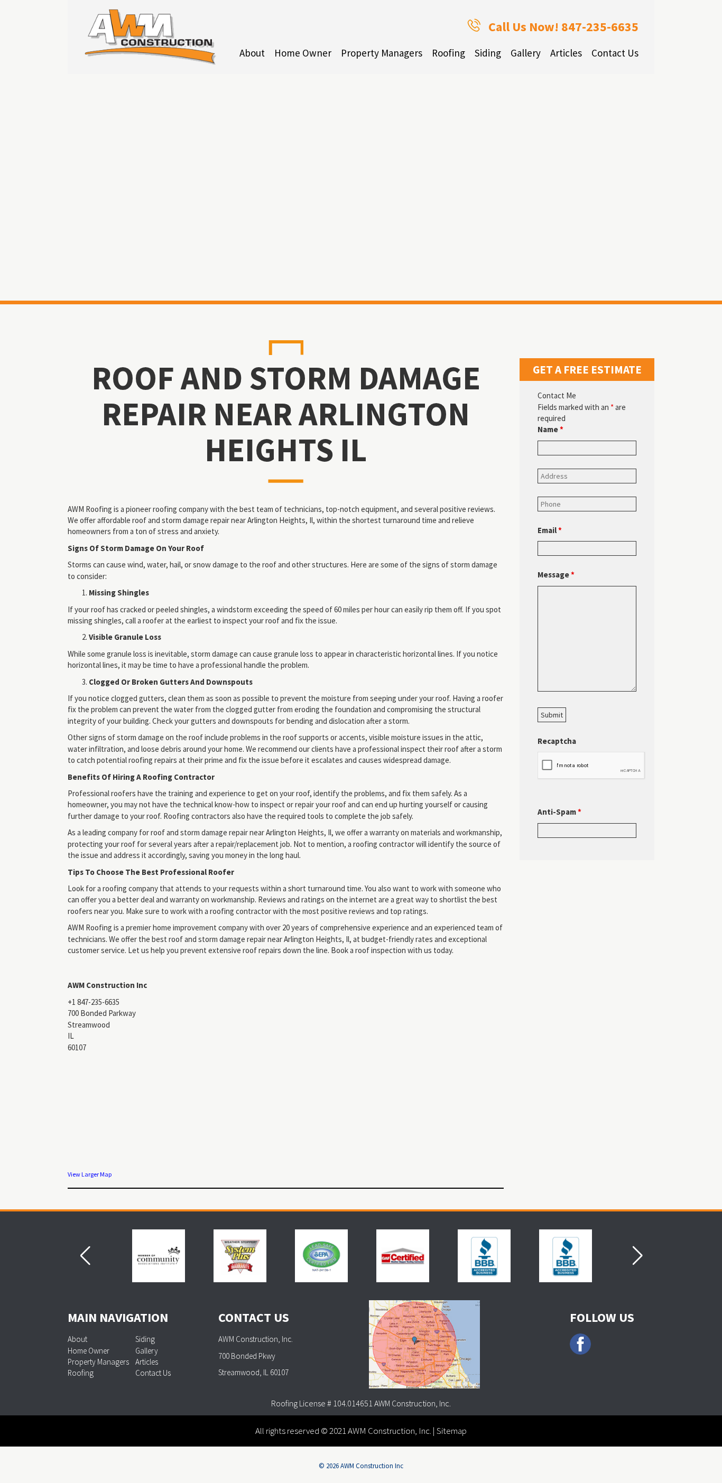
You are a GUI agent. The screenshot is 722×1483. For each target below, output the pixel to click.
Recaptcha (557, 741)
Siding (488, 52)
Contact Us (614, 52)
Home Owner (302, 52)
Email (550, 530)
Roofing (448, 52)
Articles (566, 52)
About (252, 52)
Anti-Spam (559, 812)
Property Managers (381, 52)
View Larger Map (90, 1174)
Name (550, 429)
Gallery (526, 52)
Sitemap (452, 1431)
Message (556, 575)
